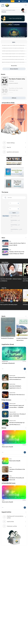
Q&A (13, 42)
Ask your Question (14, 68)
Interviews (5, 262)
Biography (4, 11)
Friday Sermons (6, 400)
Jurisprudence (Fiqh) (8, 102)
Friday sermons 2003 (12, 403)
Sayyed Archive (6, 512)
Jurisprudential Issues (8, 483)
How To (4, 288)
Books (3, 316)
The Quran (5, 192)
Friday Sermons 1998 (12, 420)
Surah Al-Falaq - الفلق (15, 224)
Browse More (14, 65)
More (2, 452)
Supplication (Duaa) (8, 344)
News (3, 237)
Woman (4, 428)
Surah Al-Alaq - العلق (15, 215)
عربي (25, 1)
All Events (14, 97)
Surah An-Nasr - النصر (15, 220)
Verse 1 (12, 217)
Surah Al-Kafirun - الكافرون (16, 229)
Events (3, 74)
